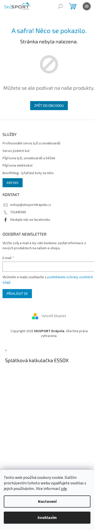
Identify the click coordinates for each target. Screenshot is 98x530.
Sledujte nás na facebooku (30, 219)
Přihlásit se (17, 293)
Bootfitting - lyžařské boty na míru (28, 173)
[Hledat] (60, 6)
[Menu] (87, 6)
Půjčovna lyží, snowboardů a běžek (29, 158)
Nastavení (47, 501)
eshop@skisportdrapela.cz (30, 204)
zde (64, 488)
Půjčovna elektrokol (17, 165)
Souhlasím (47, 517)
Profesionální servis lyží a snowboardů (31, 143)
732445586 (18, 212)
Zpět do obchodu (49, 105)
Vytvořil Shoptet (54, 316)
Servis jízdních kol (16, 151)
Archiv (13, 182)
